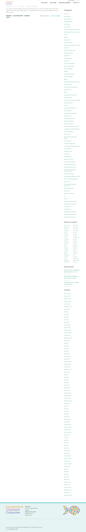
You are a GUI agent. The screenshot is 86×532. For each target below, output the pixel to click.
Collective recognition (18, 15)
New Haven (75, 228)
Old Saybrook (76, 237)
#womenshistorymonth (69, 118)
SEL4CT (65, 198)
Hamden (66, 249)
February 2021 (67, 450)
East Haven (66, 242)
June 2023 (66, 377)
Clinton (65, 237)
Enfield (65, 244)
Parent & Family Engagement (71, 179)
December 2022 (67, 393)
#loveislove (66, 61)
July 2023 (66, 374)
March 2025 (66, 322)
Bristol (65, 232)
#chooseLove (67, 24)
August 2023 (67, 372)
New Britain (75, 227)
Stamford (75, 249)
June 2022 (66, 408)
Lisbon (65, 258)
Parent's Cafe (67, 181)
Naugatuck (75, 225)
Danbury (66, 241)
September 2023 (68, 369)
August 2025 (67, 309)
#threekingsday (67, 110)
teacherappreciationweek (70, 204)
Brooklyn (66, 234)
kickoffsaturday (67, 156)
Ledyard (66, 256)
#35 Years (66, 13)
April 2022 (66, 414)
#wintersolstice (67, 116)
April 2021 (66, 445)
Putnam (74, 244)
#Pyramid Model (68, 97)
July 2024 (66, 343)
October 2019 (67, 492)
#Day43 (66, 37)
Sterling (74, 251)
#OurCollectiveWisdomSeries (70, 87)
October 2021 (67, 429)
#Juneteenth (67, 55)
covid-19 (8, 17)
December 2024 (67, 330)
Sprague (75, 248)
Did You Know (67, 134)
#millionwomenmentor (69, 74)
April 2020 (66, 476)
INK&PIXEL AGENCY (14, 529)
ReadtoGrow (67, 190)
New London (76, 230)
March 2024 (66, 353)
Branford (66, 228)
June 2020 (66, 471)
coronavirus (27, 15)
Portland (75, 242)
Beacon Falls (67, 225)
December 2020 (67, 456)
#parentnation (67, 89)
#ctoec (65, 34)
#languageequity (68, 58)
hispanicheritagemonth (69, 143)
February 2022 (67, 419)
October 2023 (67, 366)
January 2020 (67, 484)
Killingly (65, 253)
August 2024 (67, 340)
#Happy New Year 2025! (69, 50)
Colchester (66, 239)
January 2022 (67, 421)
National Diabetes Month (70, 167)
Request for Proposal (69, 193)
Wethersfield (76, 260)
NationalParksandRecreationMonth (72, 176)
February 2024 (67, 356)
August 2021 (67, 435)
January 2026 (67, 296)
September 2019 (68, 495)
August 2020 (67, 466)
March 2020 (66, 479)
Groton (65, 246)
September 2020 (68, 463)
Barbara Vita (67, 273)
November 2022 (67, 395)
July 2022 (66, 406)
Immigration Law (68, 151)
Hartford (66, 251)
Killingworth (66, 255)
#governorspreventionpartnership (72, 45)
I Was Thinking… (68, 148)
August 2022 (67, 403)
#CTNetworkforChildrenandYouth (72, 32)
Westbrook (75, 258)
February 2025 (67, 325)
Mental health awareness (70, 164)
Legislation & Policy (68, 159)
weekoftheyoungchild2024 (70, 211)
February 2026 (67, 293)
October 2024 (67, 335)
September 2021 (68, 432)
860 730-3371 (28, 515)
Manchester (67, 260)
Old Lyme (75, 235)
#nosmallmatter (68, 84)
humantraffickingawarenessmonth (72, 146)
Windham (75, 262)
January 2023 (67, 390)
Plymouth (75, 241)
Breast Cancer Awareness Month (71, 126)
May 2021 (66, 442)
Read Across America (69, 188)
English (72, 0)
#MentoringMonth (68, 68)
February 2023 (67, 387)
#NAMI (65, 79)
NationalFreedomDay (69, 173)
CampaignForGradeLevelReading (71, 129)
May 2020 (66, 474)
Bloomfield (66, 227)
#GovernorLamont (68, 42)
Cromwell (66, 235)
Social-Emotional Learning (70, 201)
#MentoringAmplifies (69, 66)
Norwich (75, 234)
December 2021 (67, 424)
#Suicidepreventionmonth (70, 108)
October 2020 (67, 461)
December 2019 (67, 487)
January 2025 (67, 327)
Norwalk (75, 232)
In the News (21, 6)
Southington (75, 246)
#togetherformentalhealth (70, 113)
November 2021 (67, 427)
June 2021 (66, 440)
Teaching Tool (67, 206)
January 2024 (67, 359)
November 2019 (67, 490)
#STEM (65, 105)
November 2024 (67, 332)
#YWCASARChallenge (69, 121)
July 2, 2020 (8, 6)
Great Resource (67, 141)
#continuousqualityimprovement (72, 29)
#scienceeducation (68, 102)
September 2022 (68, 401)
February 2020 (67, 482)
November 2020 (67, 458)
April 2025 (66, 319)
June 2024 (66, 345)
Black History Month (69, 123)
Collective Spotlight (68, 131)
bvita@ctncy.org (29, 513)
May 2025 (66, 317)
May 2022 (66, 411)
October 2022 (67, 398)
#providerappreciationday (70, 95)
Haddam (66, 248)
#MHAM (66, 71)
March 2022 (66, 416)
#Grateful (66, 47)
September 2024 (68, 338)
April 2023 (66, 382)
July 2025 (66, 311)
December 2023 (67, 361)
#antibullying (67, 16)
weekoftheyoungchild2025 (70, 214)
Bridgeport (66, 230)
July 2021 (66, 437)
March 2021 (66, 448)
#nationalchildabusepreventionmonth (73, 81)
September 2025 (68, 306)
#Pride (65, 92)
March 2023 (66, 385)
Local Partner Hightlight (31, 6)
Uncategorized (67, 209)
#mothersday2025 (68, 76)
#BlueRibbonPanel (68, 21)
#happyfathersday (68, 53)
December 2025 (67, 298)
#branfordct (9, 15)
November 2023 (67, 364)
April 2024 (66, 351)
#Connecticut (67, 26)
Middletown (66, 262)
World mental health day (70, 217)
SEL (65, 196)
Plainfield (75, 239)
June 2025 (66, 314)
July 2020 (66, 469)
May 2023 (66, 380)
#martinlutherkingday (69, 63)
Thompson (75, 253)
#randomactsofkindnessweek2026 (72, 100)
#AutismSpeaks (67, 19)
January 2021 (67, 453)
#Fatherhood (67, 40)
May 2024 (66, 348)
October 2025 (67, 304)
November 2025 (67, 301)
